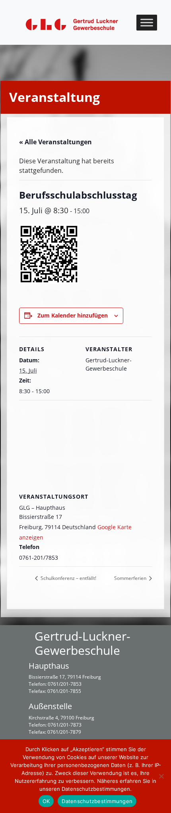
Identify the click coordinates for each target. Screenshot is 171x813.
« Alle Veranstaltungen (55, 142)
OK (46, 801)
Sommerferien (131, 578)
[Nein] (161, 776)
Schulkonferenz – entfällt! (67, 578)
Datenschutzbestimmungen (97, 801)
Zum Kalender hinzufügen (72, 315)
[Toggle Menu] (146, 22)
